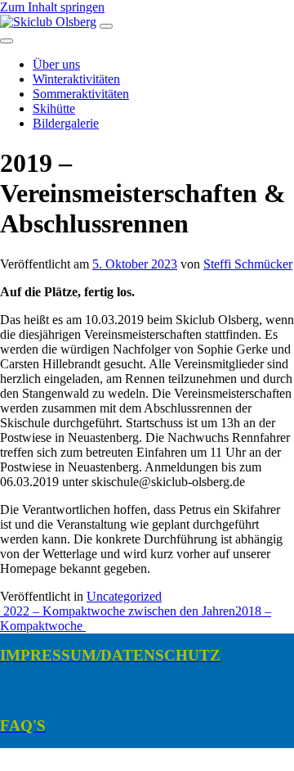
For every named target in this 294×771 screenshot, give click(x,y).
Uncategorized (124, 596)
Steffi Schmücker (247, 264)
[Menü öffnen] (106, 26)
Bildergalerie (66, 123)
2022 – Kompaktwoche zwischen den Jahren (117, 611)
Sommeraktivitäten (81, 94)
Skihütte (54, 108)
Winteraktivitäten (76, 79)
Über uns (56, 64)
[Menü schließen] (6, 40)
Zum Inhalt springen (52, 7)
